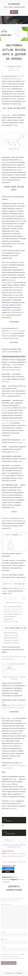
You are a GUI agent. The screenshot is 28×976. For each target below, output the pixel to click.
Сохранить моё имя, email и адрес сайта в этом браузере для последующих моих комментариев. (13, 956)
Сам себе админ (12, 862)
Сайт (4, 946)
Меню (15, 12)
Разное (4, 862)
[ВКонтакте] (8, 868)
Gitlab (24, 862)
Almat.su (15, 4)
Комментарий (7, 904)
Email (5, 939)
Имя (4, 932)
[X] (8, 871)
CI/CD (20, 862)
